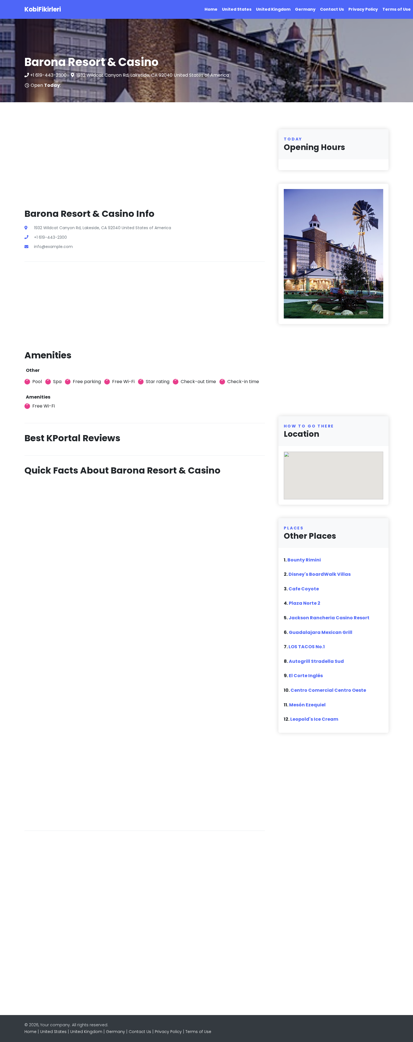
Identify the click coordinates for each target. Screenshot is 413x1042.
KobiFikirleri (42, 9)
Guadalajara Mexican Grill (320, 632)
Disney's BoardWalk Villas (320, 574)
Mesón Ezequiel (307, 705)
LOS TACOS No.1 (307, 646)
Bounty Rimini (304, 560)
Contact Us (332, 9)
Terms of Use (396, 9)
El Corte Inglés (306, 675)
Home (211, 9)
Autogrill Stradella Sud (316, 661)
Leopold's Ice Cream (314, 719)
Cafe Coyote (304, 589)
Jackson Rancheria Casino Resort (329, 618)
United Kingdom (273, 9)
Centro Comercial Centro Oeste (328, 690)
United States (236, 9)
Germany (305, 9)
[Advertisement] (144, 168)
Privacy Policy (363, 9)
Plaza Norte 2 (304, 603)
